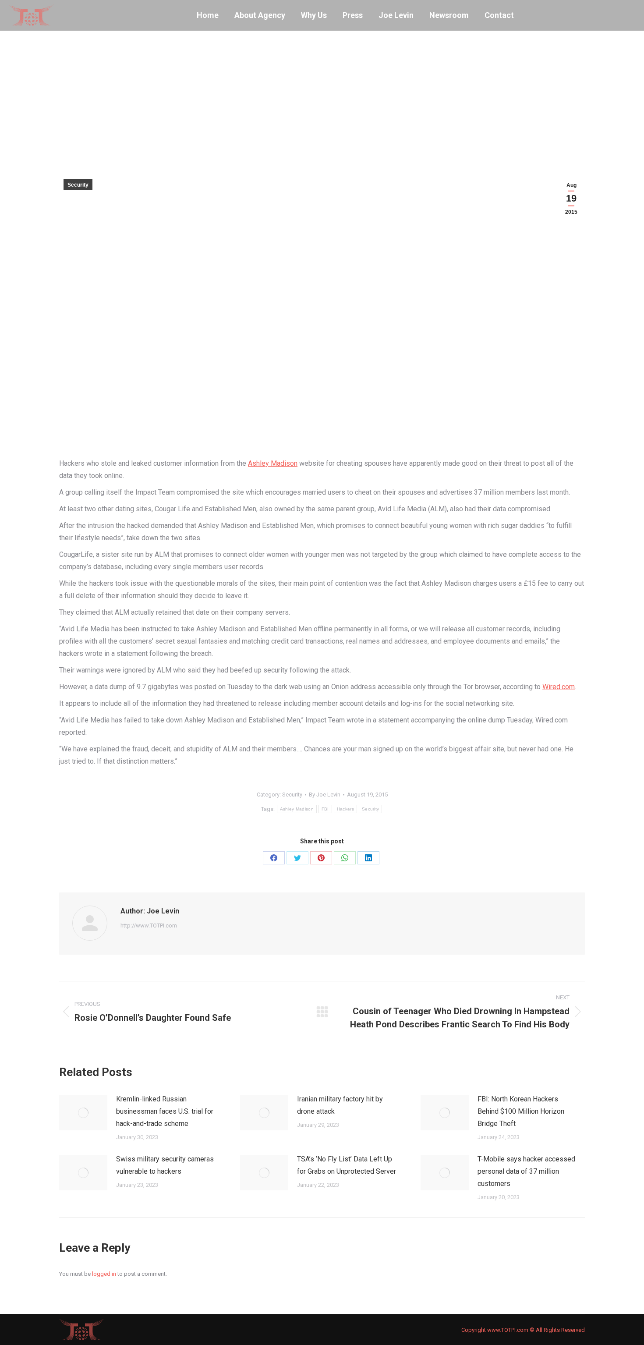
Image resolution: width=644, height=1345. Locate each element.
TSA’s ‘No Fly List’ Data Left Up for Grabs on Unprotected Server (346, 1165)
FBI (325, 809)
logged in (104, 1274)
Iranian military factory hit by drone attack (340, 1105)
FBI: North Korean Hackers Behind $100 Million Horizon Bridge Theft (521, 1111)
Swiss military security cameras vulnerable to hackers (165, 1165)
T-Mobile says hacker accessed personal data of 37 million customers (526, 1171)
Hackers (345, 809)
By (324, 794)
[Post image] (83, 1112)
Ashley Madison (272, 463)
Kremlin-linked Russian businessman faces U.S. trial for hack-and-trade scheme (164, 1111)
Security (77, 185)
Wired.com (558, 687)
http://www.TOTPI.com (148, 925)
